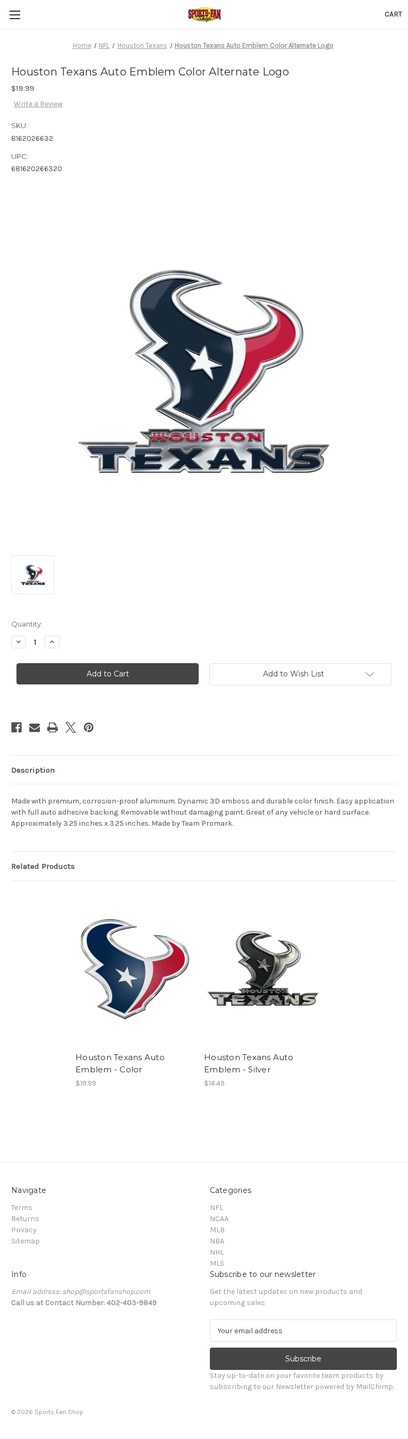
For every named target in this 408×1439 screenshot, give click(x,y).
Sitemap (25, 1241)
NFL (216, 1207)
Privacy (24, 1229)
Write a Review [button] (38, 103)
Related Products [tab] (43, 866)
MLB (217, 1229)
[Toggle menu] (14, 14)
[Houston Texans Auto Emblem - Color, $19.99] (134, 969)
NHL (217, 1252)
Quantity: (26, 624)
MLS (217, 1263)
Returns (25, 1218)
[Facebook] (16, 727)
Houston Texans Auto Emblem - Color (120, 1063)
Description (33, 770)
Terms (21, 1207)
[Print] (52, 727)
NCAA (219, 1218)
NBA (217, 1241)
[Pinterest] (88, 727)
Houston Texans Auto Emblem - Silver (248, 1063)
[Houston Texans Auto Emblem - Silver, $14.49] (263, 969)
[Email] (34, 727)
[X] (70, 727)
